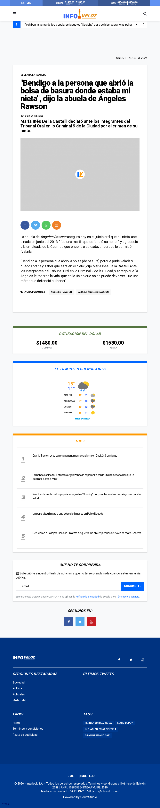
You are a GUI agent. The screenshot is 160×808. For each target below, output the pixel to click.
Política (17, 688)
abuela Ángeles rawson (93, 292)
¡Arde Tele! (19, 700)
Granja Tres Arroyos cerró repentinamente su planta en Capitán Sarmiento (75, 455)
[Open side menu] (14, 14)
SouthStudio (88, 797)
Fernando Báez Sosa (98, 723)
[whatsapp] (46, 225)
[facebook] (24, 225)
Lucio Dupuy (125, 723)
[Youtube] (91, 621)
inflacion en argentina (100, 729)
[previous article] (143, 24)
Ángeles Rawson (53, 237)
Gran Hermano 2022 (97, 735)
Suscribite (132, 586)
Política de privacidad (87, 596)
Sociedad (19, 682)
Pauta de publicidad (25, 734)
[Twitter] (80, 621)
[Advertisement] (80, 41)
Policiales (19, 694)
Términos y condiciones (28, 728)
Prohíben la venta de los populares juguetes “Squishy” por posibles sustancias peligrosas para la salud (90, 24)
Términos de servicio (127, 596)
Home (16, 723)
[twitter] (35, 225)
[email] (56, 225)
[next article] (136, 24)
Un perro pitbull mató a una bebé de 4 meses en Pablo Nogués (68, 513)
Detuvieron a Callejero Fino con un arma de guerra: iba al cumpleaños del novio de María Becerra (87, 533)
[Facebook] (68, 621)
